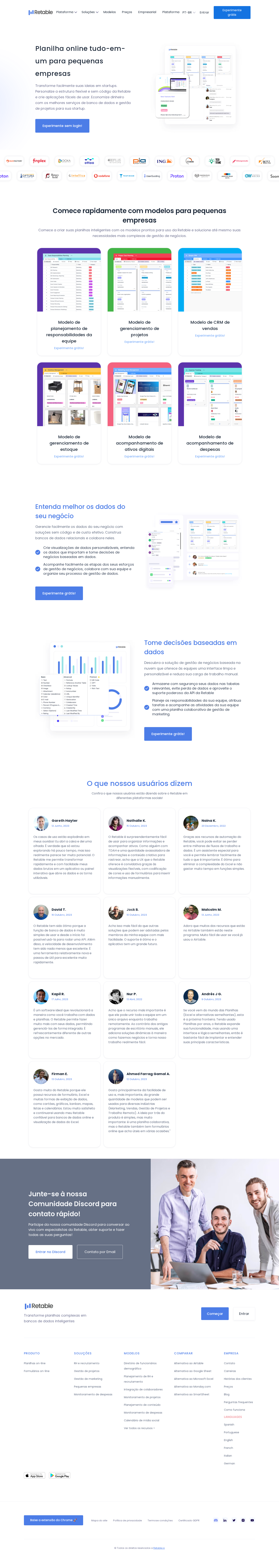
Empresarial (147, 12)
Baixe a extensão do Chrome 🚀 (53, 1520)
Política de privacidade (127, 1520)
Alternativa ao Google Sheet (192, 1371)
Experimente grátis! (59, 593)
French (228, 1448)
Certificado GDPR (188, 1520)
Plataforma (170, 12)
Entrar (244, 1313)
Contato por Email (99, 1251)
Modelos (109, 12)
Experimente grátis (232, 12)
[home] (40, 12)
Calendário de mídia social (141, 1420)
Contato (229, 1363)
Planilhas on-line (35, 1363)
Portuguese (231, 1432)
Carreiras (230, 1371)
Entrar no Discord (50, 1251)
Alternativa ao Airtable (188, 1363)
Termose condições (160, 1520)
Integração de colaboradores (143, 1389)
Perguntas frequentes (238, 1402)
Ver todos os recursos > (139, 1428)
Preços (127, 12)
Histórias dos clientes (238, 1379)
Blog (226, 1394)
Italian (228, 1456)
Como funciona (234, 1410)
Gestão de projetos (86, 1371)
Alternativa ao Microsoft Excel (193, 1379)
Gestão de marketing (88, 1379)
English (228, 1440)
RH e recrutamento (86, 1363)
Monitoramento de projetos (142, 1397)
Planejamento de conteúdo (142, 1405)
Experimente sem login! (62, 125)
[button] (66, 12)
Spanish (229, 1424)
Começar (215, 1313)
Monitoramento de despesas (93, 1394)
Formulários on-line (37, 1371)
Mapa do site (99, 1520)
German (229, 1463)
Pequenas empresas (87, 1387)
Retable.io (159, 1548)
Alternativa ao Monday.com (192, 1387)
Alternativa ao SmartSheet (191, 1394)
